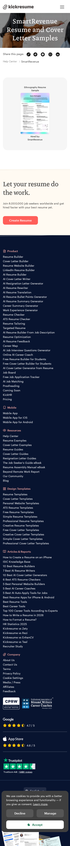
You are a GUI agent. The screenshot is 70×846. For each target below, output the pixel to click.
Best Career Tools (14, 606)
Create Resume (20, 220)
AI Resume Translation (17, 292)
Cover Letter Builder (15, 261)
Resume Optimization (17, 336)
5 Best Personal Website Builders (24, 584)
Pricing (7, 399)
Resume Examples (14, 440)
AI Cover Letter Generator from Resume (28, 368)
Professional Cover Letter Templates (26, 543)
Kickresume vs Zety (15, 628)
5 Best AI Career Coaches (19, 588)
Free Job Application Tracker (21, 377)
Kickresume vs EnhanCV (18, 637)
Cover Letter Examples (17, 445)
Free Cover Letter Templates (21, 530)
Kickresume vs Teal (15, 641)
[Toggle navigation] (62, 6)
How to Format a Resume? (20, 619)
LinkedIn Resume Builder (19, 270)
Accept (37, 824)
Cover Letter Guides (15, 453)
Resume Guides (13, 449)
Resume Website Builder (18, 265)
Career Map (10, 345)
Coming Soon (11, 390)
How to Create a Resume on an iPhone (27, 557)
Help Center (10, 436)
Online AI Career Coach (18, 354)
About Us (9, 660)
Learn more (40, 804)
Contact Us (10, 664)
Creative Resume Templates (21, 525)
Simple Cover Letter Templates (23, 538)
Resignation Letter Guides (19, 458)
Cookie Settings (13, 677)
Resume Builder (13, 256)
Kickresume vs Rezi (15, 633)
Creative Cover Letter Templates (23, 534)
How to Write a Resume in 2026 (23, 615)
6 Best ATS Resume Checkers (21, 579)
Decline (19, 813)
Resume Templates (15, 494)
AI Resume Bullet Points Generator (25, 296)
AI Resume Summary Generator (23, 301)
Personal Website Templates (21, 503)
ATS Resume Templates (18, 507)
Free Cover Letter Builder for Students (27, 363)
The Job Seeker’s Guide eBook (22, 462)
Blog (6, 480)
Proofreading (11, 385)
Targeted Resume (14, 328)
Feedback (9, 691)
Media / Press (11, 682)
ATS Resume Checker (16, 319)
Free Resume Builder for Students (24, 359)
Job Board (9, 372)
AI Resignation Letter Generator (23, 283)
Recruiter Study (13, 646)
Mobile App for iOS (15, 417)
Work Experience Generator (20, 310)
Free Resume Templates (18, 512)
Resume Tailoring (14, 323)
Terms (7, 669)
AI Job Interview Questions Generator (26, 350)
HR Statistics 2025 (15, 624)
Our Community (13, 476)
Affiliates (8, 686)
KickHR (7, 394)
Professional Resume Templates (23, 521)
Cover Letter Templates (18, 498)
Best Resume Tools (15, 601)
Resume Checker (13, 314)
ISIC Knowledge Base (16, 561)
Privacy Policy (11, 673)
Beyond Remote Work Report (21, 471)
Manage (50, 813)
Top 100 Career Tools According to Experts (30, 610)
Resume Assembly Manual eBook (24, 467)
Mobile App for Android (18, 422)
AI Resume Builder (14, 274)
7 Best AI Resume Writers (19, 570)
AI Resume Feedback (16, 341)
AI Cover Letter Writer (16, 279)
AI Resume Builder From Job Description (29, 332)
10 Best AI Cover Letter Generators (25, 575)
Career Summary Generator (20, 305)
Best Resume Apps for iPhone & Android (28, 597)
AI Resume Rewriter (15, 287)
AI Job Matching (13, 381)
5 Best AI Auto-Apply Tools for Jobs (25, 592)
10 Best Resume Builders (19, 566)
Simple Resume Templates (20, 516)
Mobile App (10, 413)
